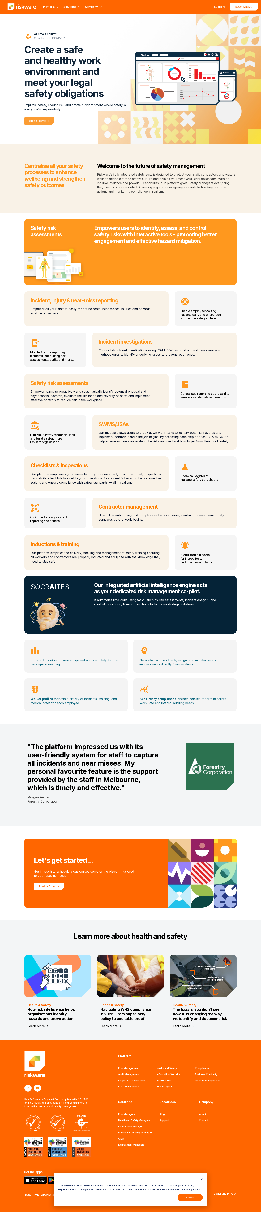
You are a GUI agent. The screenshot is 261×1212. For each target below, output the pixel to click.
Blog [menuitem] (162, 1114)
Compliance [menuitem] (202, 1068)
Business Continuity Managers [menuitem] (135, 1132)
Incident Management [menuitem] (207, 1080)
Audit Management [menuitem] (129, 1074)
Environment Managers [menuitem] (131, 1144)
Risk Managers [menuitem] (126, 1114)
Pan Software (42, 1195)
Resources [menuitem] (168, 1102)
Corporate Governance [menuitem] (131, 1080)
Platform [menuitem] (124, 1056)
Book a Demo (47, 886)
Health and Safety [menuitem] (167, 1068)
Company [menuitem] (206, 1102)
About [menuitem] (202, 1114)
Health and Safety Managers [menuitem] (134, 1120)
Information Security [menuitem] (168, 1074)
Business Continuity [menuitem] (206, 1074)
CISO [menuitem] (121, 1138)
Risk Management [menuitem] (128, 1068)
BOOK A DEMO (243, 6)
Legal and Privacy (225, 1193)
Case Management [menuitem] (129, 1086)
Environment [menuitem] (164, 1080)
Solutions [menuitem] (125, 1102)
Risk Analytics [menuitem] (165, 1086)
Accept (190, 1197)
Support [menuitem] (164, 1120)
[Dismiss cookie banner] (201, 1179)
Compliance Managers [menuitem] (131, 1126)
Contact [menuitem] (203, 1120)
